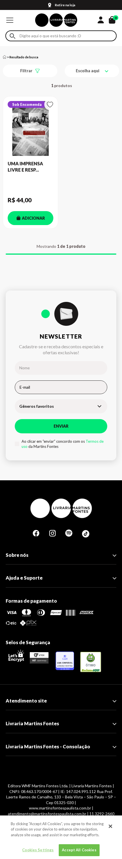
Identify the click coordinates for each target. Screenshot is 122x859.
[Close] (110, 826)
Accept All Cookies (79, 850)
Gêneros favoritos (36, 406)
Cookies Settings (38, 850)
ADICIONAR (33, 218)
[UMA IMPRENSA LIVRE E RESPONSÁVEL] (30, 128)
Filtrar (26, 70)
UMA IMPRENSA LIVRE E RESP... (25, 166)
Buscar (12, 36)
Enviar (61, 426)
